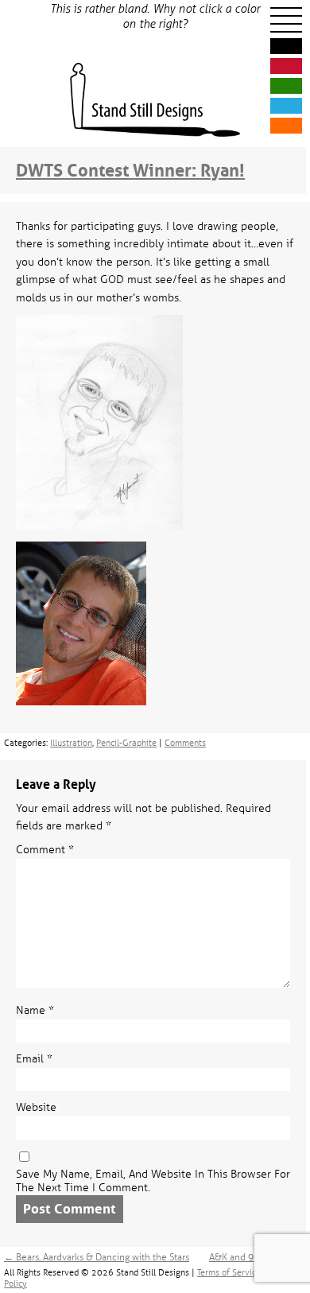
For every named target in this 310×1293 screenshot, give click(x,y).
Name (35, 1010)
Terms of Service (229, 1272)
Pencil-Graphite (126, 742)
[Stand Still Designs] (155, 101)
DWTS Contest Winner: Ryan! (130, 170)
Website (36, 1107)
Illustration (71, 742)
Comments (185, 742)
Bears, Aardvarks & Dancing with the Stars (96, 1257)
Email (34, 1059)
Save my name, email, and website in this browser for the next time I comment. (153, 1180)
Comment (45, 849)
